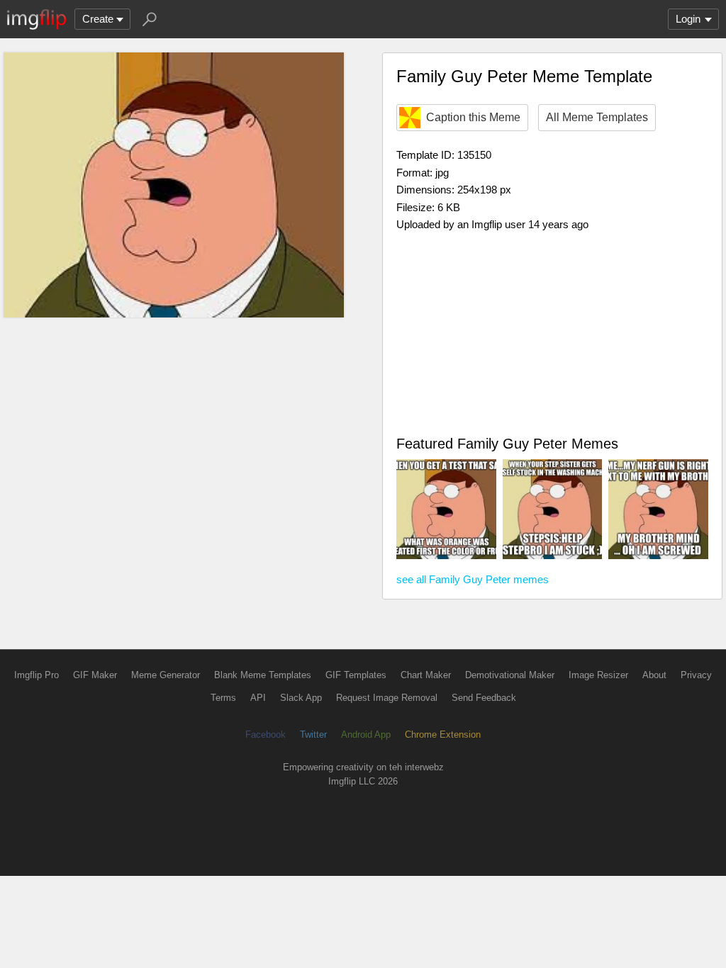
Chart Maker (426, 675)
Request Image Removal (386, 697)
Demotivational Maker (509, 675)
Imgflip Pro (36, 675)
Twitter (313, 734)
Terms (223, 697)
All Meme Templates (597, 117)
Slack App (301, 697)
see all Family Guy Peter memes (472, 579)
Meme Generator (165, 675)
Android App (366, 734)
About (654, 675)
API (258, 697)
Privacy (696, 675)
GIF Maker (95, 675)
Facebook (265, 734)
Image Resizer (598, 675)
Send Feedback (484, 697)
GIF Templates (355, 675)
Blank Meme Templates (262, 675)
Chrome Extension (443, 734)
